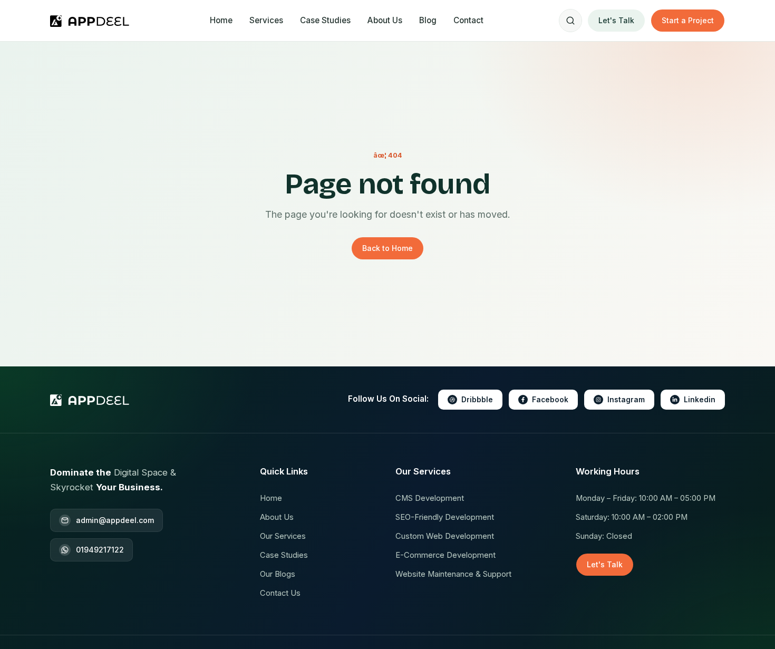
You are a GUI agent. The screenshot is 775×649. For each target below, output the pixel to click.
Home (221, 20)
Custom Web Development (444, 536)
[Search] (570, 20)
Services (266, 20)
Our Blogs (277, 574)
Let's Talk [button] (616, 20)
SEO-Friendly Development (444, 517)
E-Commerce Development (445, 555)
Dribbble (477, 399)
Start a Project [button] (688, 20)
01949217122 (100, 549)
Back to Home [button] (387, 248)
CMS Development (429, 498)
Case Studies (325, 20)
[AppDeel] (92, 20)
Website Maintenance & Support (453, 574)
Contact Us (280, 593)
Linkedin (699, 399)
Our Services (283, 536)
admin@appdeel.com (115, 520)
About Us (384, 20)
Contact (468, 20)
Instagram (626, 399)
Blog (428, 20)
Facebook (550, 399)
